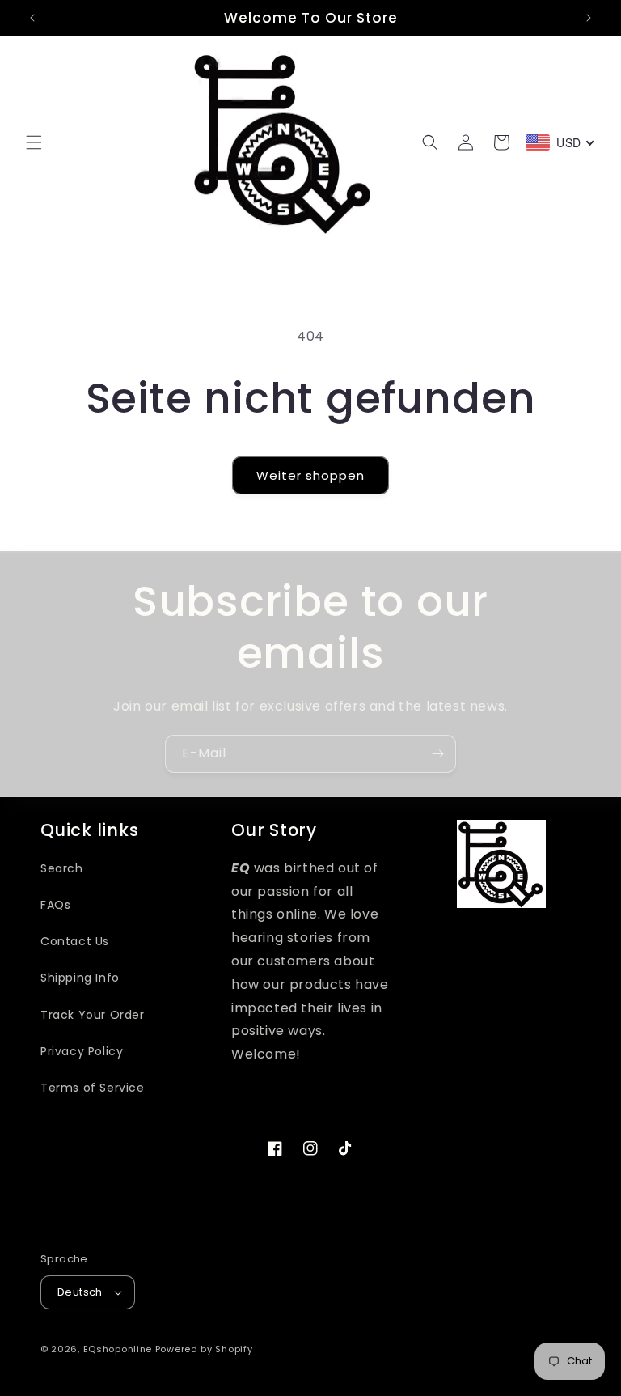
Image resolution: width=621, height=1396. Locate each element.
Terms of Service (92, 1088)
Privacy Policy (81, 1051)
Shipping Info (80, 978)
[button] (34, 142)
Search (61, 868)
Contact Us (74, 941)
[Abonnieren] (437, 754)
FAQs (55, 905)
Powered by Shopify (204, 1349)
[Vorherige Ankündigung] (32, 18)
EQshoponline (117, 1349)
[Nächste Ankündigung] (588, 18)
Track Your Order (92, 1015)
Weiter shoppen (310, 475)
